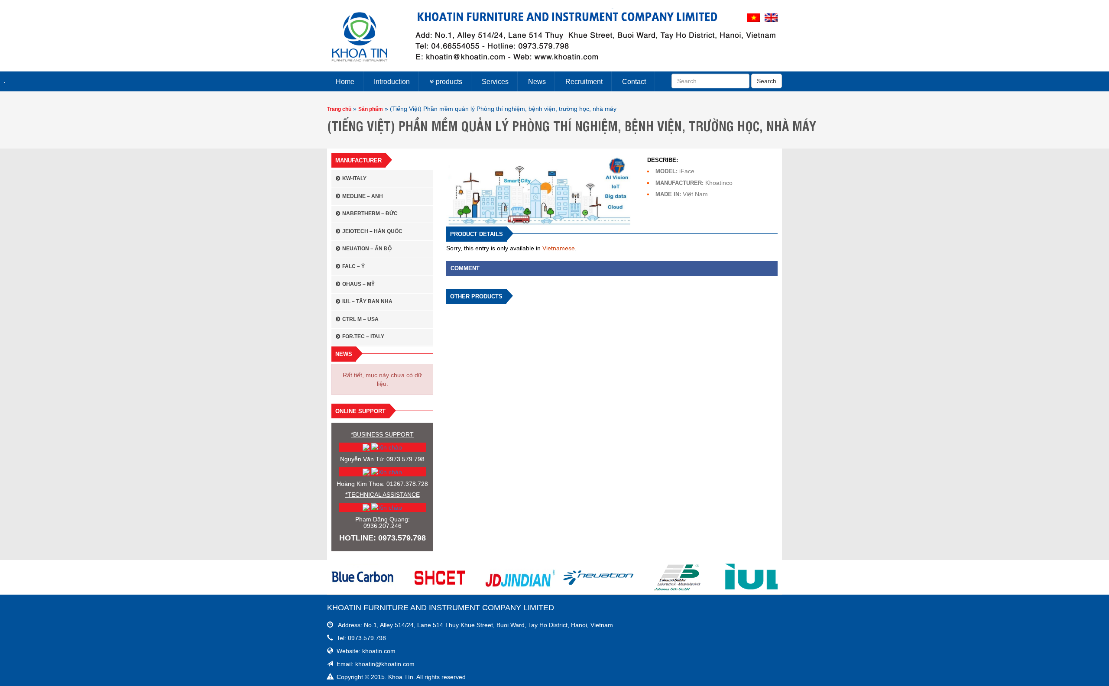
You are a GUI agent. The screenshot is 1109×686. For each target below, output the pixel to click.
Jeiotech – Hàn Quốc (372, 231)
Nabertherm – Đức (370, 213)
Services (495, 81)
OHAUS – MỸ (358, 284)
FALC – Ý (353, 266)
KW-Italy (354, 178)
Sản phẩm (370, 109)
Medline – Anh (362, 196)
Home (345, 81)
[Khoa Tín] (359, 36)
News (537, 81)
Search (766, 81)
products (449, 81)
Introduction (392, 81)
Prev (338, 577)
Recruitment (584, 81)
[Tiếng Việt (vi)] (753, 17)
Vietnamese (558, 248)
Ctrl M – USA (360, 319)
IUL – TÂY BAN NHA (367, 301)
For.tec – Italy (363, 336)
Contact (634, 81)
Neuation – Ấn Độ (367, 249)
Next (771, 577)
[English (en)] (771, 17)
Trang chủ (339, 109)
